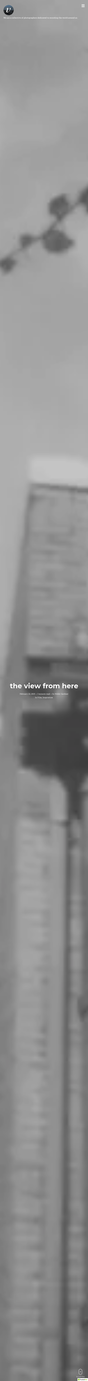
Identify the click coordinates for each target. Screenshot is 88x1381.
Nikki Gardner (61, 694)
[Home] (8, 10)
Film (39, 697)
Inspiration (48, 697)
